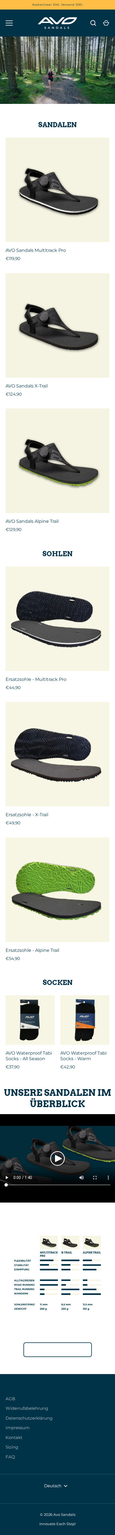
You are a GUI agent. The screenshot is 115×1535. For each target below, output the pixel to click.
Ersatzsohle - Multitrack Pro (36, 679)
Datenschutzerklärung (29, 1418)
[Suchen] (93, 23)
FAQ (10, 1456)
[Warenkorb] (106, 23)
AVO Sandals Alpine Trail (32, 521)
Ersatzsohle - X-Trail (27, 814)
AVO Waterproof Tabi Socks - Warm (83, 1055)
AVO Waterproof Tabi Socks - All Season (29, 1055)
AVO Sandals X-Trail (27, 386)
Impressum (18, 1427)
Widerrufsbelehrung (27, 1408)
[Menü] (9, 23)
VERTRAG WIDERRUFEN (57, 1349)
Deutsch (52, 1485)
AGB (10, 1398)
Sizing (12, 1447)
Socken (58, 983)
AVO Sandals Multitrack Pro (36, 250)
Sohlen (57, 554)
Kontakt (14, 1437)
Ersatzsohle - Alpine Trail (32, 950)
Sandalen (57, 125)
